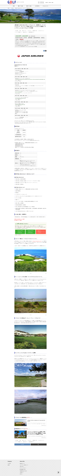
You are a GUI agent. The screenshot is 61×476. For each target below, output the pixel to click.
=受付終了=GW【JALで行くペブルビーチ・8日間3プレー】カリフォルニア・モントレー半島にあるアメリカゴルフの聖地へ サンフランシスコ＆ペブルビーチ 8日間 (30, 26)
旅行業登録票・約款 (22, 469)
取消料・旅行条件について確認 (19, 219)
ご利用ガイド (22, 472)
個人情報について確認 (18, 220)
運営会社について (22, 463)
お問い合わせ (22, 466)
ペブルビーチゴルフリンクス (37, 241)
